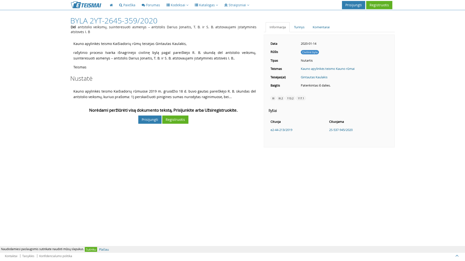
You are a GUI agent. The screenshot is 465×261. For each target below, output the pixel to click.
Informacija (278, 27)
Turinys (299, 27)
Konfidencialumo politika (55, 256)
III (273, 98)
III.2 (281, 98)
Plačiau (104, 249)
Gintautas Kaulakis (314, 77)
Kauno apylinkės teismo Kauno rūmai (328, 68)
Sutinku (91, 249)
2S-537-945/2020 (341, 130)
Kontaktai (11, 256)
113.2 (290, 98)
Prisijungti (353, 5)
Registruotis (379, 5)
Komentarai (321, 27)
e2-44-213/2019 (281, 130)
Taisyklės (28, 256)
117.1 (301, 98)
